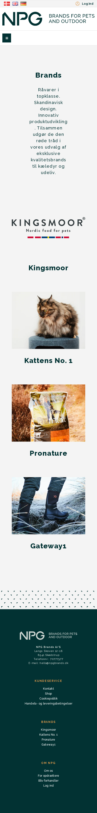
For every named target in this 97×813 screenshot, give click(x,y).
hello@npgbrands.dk (54, 663)
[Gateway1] (48, 505)
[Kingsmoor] (48, 227)
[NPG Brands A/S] (48, 19)
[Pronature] (48, 413)
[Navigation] (6, 37)
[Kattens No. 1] (48, 320)
